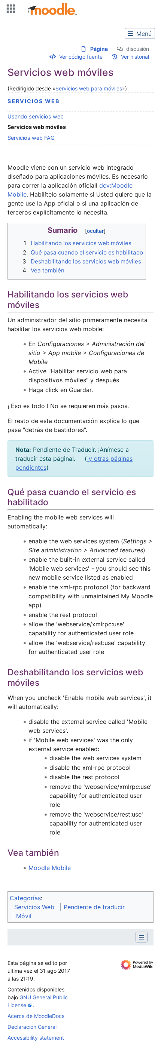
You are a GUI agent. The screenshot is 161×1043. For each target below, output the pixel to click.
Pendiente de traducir (94, 907)
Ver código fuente (81, 56)
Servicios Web (34, 907)
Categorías (25, 898)
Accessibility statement (35, 1037)
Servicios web (33, 101)
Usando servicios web (35, 116)
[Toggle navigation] (9, 10)
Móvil (23, 916)
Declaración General (32, 1027)
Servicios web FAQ (31, 138)
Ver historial (135, 56)
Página (99, 49)
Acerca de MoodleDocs (35, 1016)
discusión (137, 49)
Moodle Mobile (49, 867)
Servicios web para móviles (88, 88)
